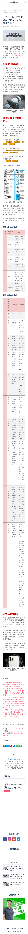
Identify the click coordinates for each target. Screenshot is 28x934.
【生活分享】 (10, 10)
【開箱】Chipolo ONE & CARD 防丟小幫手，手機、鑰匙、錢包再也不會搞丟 (13, 693)
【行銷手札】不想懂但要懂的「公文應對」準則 (17, 883)
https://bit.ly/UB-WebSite (16, 729)
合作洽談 (20, 928)
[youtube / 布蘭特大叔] (14, 839)
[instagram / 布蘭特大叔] (9, 839)
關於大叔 (14, 928)
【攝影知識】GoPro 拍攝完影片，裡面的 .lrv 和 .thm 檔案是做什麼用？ (17, 876)
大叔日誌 (19, 931)
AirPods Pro (19, 55)
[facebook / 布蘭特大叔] (5, 839)
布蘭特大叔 (6, 26)
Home (7, 928)
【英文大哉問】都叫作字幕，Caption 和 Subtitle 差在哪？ (17, 868)
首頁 (5, 10)
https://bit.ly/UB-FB (15, 731)
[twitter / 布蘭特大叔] (18, 839)
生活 (13, 740)
